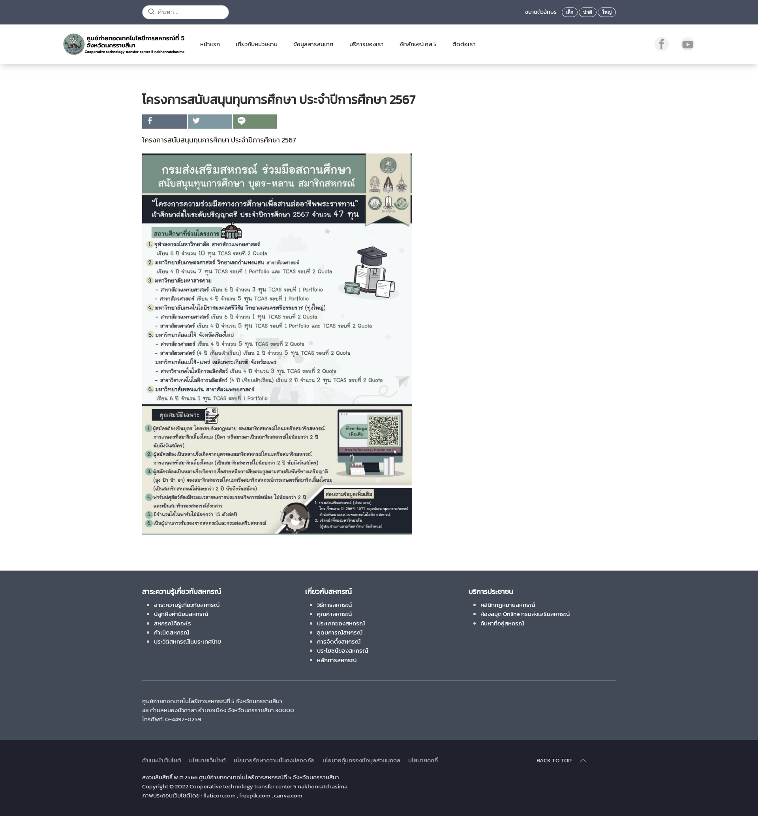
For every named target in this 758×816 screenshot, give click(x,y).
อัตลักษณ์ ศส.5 (418, 44)
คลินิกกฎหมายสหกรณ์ (507, 604)
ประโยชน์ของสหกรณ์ (342, 650)
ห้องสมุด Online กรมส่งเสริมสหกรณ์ (525, 613)
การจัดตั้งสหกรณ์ (338, 641)
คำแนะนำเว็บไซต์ (161, 760)
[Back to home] (123, 44)
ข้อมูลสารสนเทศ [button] (313, 44)
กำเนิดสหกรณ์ (171, 632)
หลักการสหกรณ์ (336, 659)
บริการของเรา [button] (366, 44)
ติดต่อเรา (464, 44)
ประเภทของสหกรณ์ (341, 623)
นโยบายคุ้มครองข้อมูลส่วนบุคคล (361, 760)
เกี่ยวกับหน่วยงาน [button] (257, 44)
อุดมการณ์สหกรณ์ (339, 632)
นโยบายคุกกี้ (423, 760)
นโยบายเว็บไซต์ (207, 760)
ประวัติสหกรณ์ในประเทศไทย (187, 641)
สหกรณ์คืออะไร (172, 623)
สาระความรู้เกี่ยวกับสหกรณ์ (187, 604)
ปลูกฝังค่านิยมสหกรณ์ (181, 613)
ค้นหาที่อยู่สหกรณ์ (502, 623)
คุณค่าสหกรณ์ (334, 613)
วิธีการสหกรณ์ (334, 604)
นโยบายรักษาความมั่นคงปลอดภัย (274, 760)
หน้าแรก (210, 44)
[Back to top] (583, 761)
